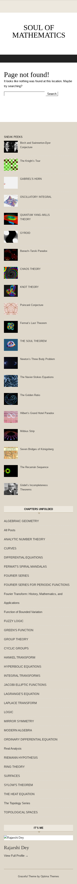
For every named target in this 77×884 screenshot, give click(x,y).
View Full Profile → (16, 855)
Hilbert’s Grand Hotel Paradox (37, 413)
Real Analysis (13, 748)
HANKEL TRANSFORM (19, 657)
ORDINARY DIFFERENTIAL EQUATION (30, 739)
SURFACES (12, 775)
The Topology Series (17, 803)
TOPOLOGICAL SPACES (21, 812)
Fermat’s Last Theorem (33, 323)
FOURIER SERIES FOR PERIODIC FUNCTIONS (36, 584)
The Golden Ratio (30, 395)
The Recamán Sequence (34, 467)
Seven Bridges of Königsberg (37, 449)
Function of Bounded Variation (23, 612)
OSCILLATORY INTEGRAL (36, 196)
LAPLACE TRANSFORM (20, 703)
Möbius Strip (27, 431)
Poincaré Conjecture (31, 305)
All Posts (9, 530)
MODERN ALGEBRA (18, 730)
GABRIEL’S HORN (31, 178)
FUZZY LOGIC (13, 621)
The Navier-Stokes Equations (37, 377)
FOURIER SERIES (16, 575)
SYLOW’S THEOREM (18, 785)
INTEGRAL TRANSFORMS (22, 675)
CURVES (10, 548)
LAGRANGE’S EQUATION (21, 694)
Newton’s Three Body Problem (37, 359)
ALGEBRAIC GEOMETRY (21, 521)
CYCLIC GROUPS (16, 648)
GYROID (25, 232)
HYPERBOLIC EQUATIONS (22, 666)
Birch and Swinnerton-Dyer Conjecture (35, 145)
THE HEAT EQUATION (19, 794)
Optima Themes (50, 876)
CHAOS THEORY (30, 268)
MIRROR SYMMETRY (19, 721)
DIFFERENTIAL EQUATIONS (23, 557)
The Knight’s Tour (30, 160)
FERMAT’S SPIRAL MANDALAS (25, 566)
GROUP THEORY (16, 639)
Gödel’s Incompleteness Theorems (34, 487)
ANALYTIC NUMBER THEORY (24, 539)
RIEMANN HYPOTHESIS (21, 757)
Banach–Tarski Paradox (33, 250)
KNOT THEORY (29, 286)
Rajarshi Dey (16, 847)
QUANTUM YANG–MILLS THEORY (35, 217)
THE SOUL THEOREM (33, 341)
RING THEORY (14, 766)
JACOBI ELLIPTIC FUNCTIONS (25, 684)
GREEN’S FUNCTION (18, 630)
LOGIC (8, 712)
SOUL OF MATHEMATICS (38, 31)
